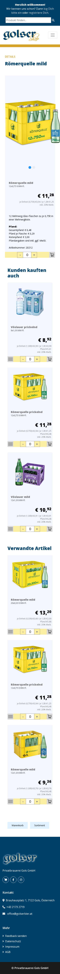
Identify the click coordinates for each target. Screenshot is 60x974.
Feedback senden (16, 936)
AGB (7, 952)
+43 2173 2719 (15, 907)
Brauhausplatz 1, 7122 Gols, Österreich (30, 900)
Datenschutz (13, 941)
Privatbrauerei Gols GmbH (31, 968)
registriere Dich (38, 13)
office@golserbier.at (19, 914)
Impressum (12, 946)
